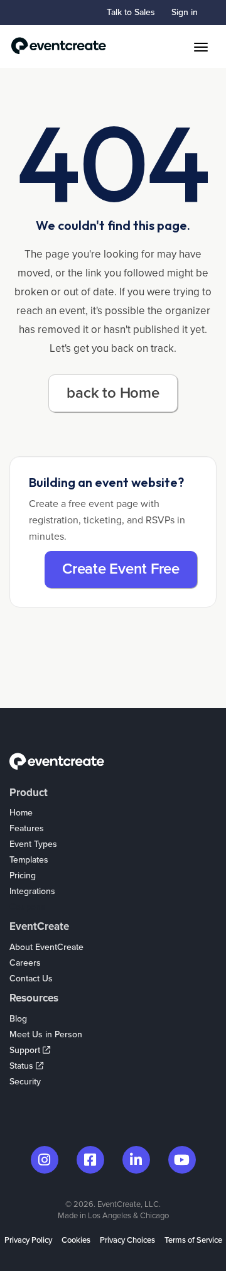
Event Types (33, 844)
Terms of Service (193, 1240)
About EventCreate (46, 947)
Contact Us (31, 978)
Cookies (76, 1240)
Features (26, 828)
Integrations (32, 891)
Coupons (27, 907)
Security (25, 1081)
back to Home (113, 393)
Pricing (22, 875)
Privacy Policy (28, 1240)
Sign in (184, 12)
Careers (25, 962)
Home (21, 812)
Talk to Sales (131, 12)
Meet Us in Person (45, 1034)
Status (22, 1066)
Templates (28, 859)
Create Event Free (121, 569)
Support (26, 1050)
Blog (18, 1018)
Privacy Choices (127, 1240)
